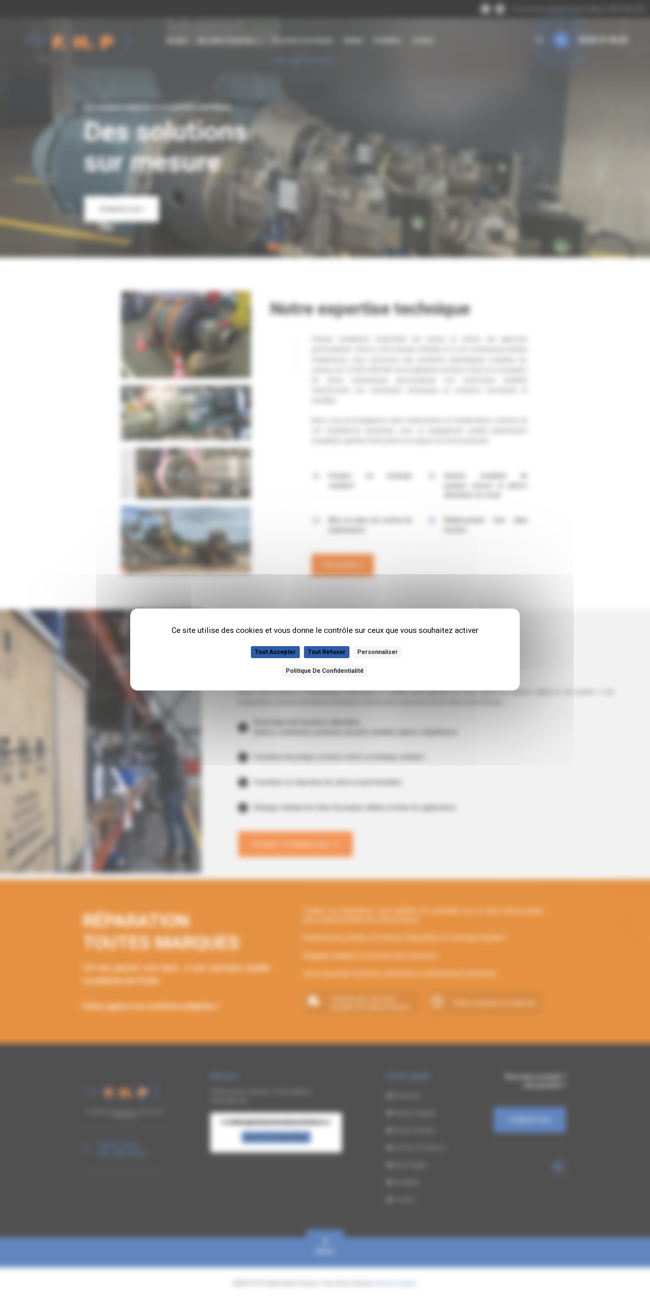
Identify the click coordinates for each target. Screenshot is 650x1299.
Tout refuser (327, 652)
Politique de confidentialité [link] (325, 670)
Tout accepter (275, 652)
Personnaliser (377, 652)
